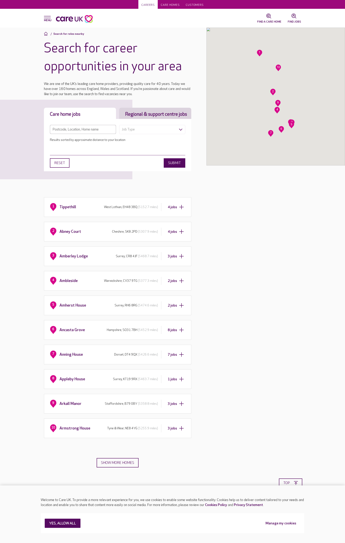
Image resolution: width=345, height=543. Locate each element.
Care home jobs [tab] (65, 114)
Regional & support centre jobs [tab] (156, 114)
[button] (259, 53)
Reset (59, 163)
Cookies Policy (216, 505)
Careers (148, 5)
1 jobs (172, 379)
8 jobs (172, 330)
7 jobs (172, 355)
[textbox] (152, 129)
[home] (46, 34)
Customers (195, 5)
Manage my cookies (281, 523)
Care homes (170, 5)
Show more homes (117, 463)
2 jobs (172, 281)
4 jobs (172, 207)
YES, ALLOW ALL (62, 523)
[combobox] (152, 129)
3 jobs (172, 256)
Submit (174, 163)
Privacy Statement (248, 505)
